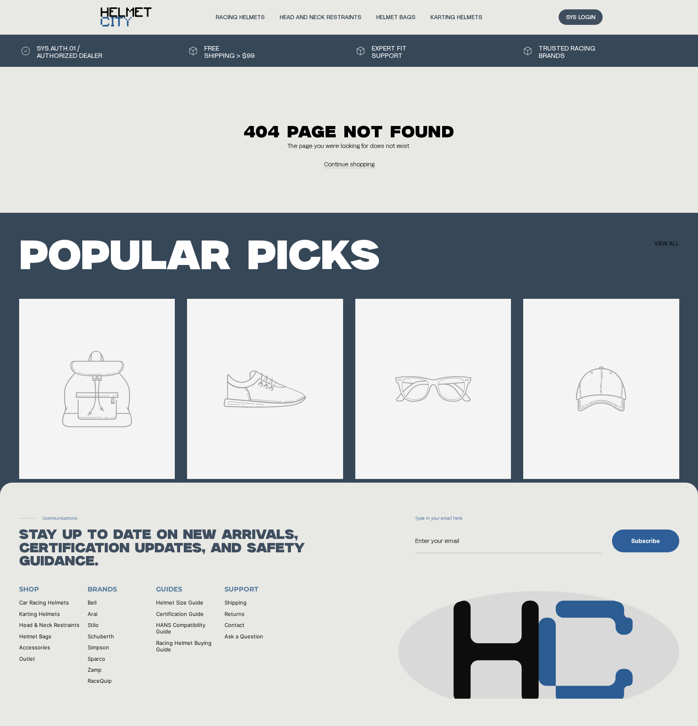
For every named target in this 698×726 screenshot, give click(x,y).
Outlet (27, 658)
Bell (92, 602)
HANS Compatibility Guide (180, 628)
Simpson (98, 647)
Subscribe (645, 540)
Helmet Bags (396, 16)
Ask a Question (244, 636)
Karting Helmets (456, 16)
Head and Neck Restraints (320, 16)
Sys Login (580, 16)
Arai (92, 614)
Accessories (34, 647)
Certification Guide (180, 614)
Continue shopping (349, 164)
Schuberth (101, 636)
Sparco (96, 658)
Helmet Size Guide (179, 602)
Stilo (93, 625)
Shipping (236, 602)
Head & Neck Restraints (49, 625)
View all (666, 243)
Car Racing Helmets (44, 602)
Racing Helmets (240, 16)
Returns (234, 614)
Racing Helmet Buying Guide (183, 646)
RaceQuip (100, 680)
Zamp (94, 669)
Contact (234, 625)
